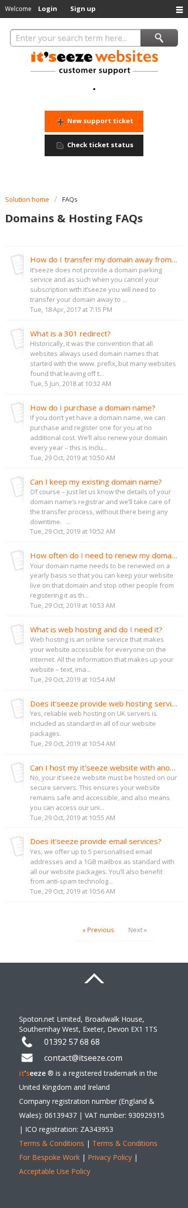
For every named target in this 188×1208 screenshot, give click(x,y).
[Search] (159, 38)
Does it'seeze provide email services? (95, 841)
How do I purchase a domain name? (92, 407)
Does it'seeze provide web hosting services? (108, 703)
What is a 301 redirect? (70, 333)
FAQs (70, 199)
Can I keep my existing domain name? (96, 482)
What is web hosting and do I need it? (96, 629)
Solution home (28, 199)
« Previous (98, 929)
